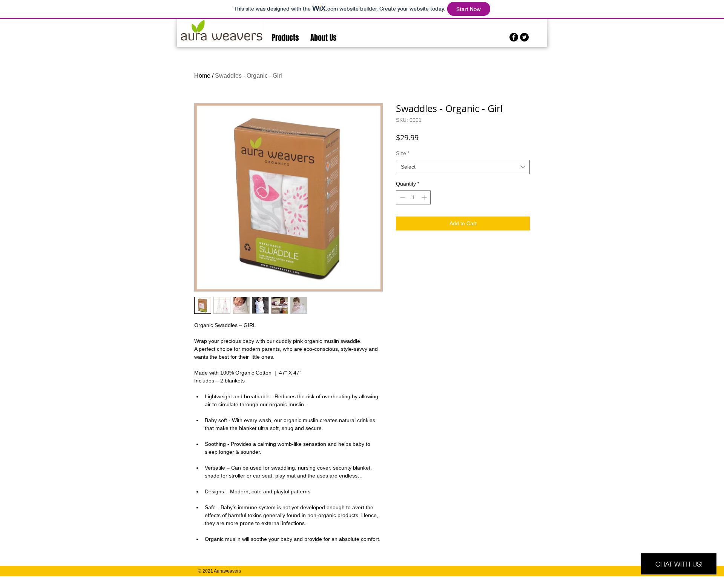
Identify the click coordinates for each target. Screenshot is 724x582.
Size (403, 153)
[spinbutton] (413, 197)
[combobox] (463, 167)
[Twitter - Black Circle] (524, 37)
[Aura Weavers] (513, 37)
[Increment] (424, 197)
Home (202, 75)
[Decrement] (401, 197)
